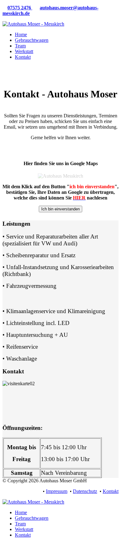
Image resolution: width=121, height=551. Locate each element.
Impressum (56, 491)
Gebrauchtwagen (31, 40)
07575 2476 (19, 7)
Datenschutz (85, 491)
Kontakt (23, 57)
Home (21, 34)
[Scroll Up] (4, 545)
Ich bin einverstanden (60, 209)
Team (20, 45)
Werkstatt (24, 51)
